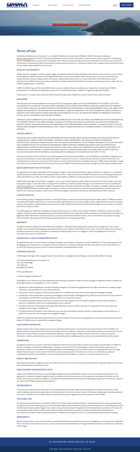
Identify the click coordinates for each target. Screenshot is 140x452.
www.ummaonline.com (25, 58)
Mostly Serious (67, 449)
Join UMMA (127, 5)
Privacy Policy (78, 449)
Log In (115, 5)
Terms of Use (87, 449)
